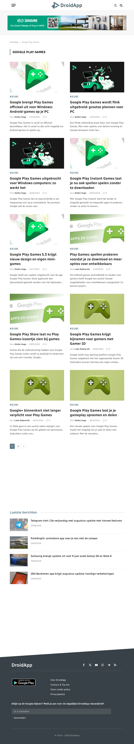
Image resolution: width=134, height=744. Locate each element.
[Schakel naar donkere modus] (115, 5)
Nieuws (14, 96)
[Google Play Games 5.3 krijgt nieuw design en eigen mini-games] (37, 229)
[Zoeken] (121, 5)
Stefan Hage (20, 117)
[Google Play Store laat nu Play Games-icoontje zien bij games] (37, 309)
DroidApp (14, 42)
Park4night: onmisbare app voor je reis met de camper (64, 538)
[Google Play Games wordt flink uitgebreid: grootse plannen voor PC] (97, 77)
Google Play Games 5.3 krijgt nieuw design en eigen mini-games (33, 259)
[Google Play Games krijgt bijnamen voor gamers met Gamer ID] (97, 309)
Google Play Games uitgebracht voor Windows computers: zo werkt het (35, 183)
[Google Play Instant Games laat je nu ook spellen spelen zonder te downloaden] (97, 153)
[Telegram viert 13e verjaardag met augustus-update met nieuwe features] (19, 525)
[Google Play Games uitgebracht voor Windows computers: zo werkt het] (37, 153)
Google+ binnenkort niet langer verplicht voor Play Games (35, 412)
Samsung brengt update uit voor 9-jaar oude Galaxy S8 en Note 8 (71, 556)
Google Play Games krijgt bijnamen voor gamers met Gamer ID (91, 339)
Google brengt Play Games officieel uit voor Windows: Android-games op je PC (31, 107)
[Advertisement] (67, 480)
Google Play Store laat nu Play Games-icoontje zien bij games (34, 336)
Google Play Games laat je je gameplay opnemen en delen (93, 412)
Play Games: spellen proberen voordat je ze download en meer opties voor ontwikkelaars (96, 259)
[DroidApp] (67, 5)
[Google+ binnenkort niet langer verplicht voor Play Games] (37, 385)
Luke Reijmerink (82, 269)
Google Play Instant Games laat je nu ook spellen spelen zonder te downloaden (96, 183)
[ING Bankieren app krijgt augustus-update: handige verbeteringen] (19, 578)
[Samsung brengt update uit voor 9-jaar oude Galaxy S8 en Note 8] (19, 560)
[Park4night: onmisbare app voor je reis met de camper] (19, 542)
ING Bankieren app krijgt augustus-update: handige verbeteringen (72, 573)
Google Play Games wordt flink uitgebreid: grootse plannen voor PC (96, 107)
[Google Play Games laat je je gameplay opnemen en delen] (97, 385)
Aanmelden (20, 717)
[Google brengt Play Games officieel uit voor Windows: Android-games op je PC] (37, 77)
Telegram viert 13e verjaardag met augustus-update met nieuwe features (76, 520)
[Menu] (13, 5)
